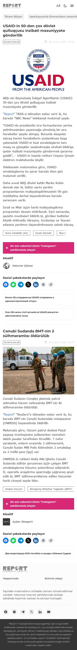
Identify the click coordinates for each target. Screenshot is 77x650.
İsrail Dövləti (43, 233)
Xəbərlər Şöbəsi (22, 265)
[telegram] (21, 284)
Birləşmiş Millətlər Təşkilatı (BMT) (51, 489)
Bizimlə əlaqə (53, 578)
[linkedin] (36, 284)
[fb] (6, 284)
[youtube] (49, 612)
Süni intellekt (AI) (16, 233)
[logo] (12, 6)
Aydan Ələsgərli (22, 521)
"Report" (9, 414)
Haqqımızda (10, 578)
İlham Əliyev (13, 16)
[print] (43, 284)
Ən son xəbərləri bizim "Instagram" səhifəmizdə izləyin (33, 247)
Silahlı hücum (13, 489)
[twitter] (28, 284)
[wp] (13, 284)
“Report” (9, 114)
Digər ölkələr (11, 42)
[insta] (14, 612)
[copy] (51, 284)
